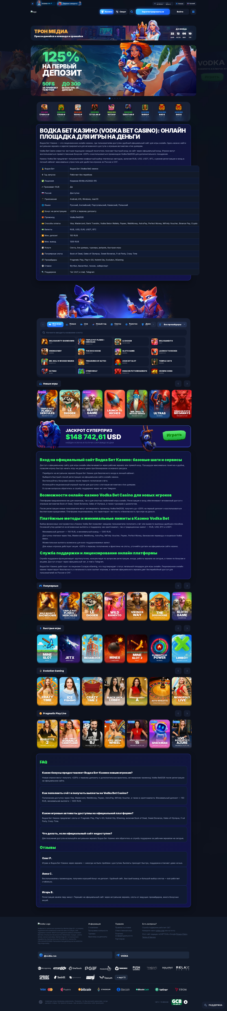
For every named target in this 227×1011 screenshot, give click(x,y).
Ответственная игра (123, 931)
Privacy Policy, (182, 934)
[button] (107, 98)
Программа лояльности (98, 931)
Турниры (91, 934)
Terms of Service (149, 937)
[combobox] (181, 324)
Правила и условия (123, 927)
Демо (51, 411)
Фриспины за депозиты (97, 937)
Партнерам (119, 939)
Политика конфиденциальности (124, 935)
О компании (93, 927)
